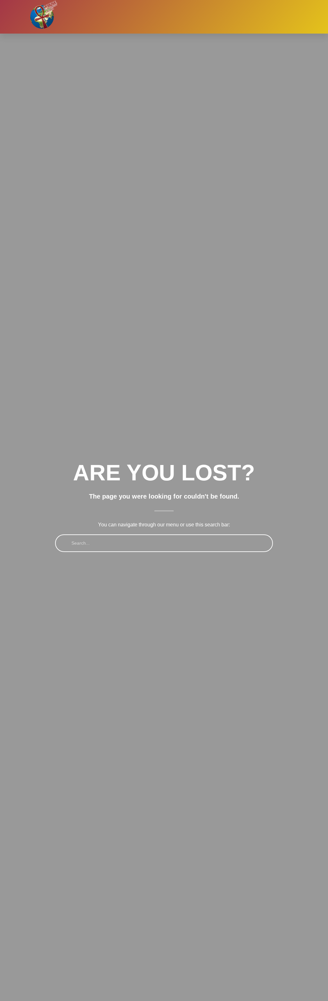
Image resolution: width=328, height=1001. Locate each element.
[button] (238, 17)
